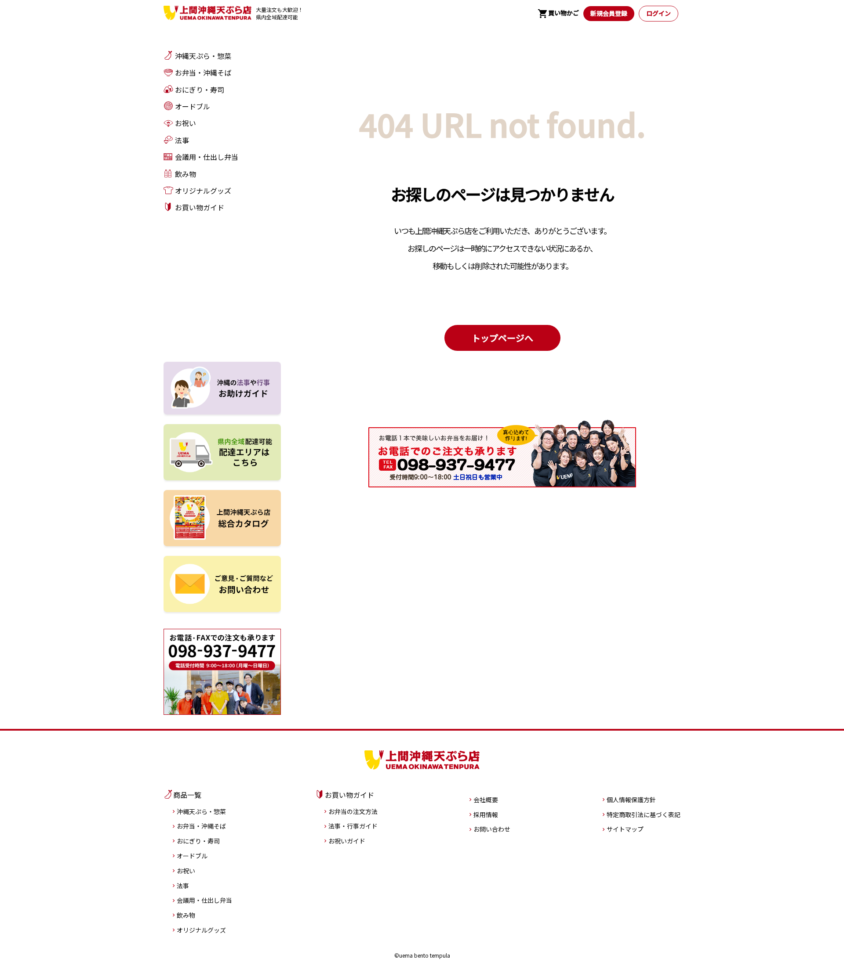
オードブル (192, 855)
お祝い (186, 870)
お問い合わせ (491, 829)
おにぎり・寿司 (198, 840)
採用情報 (485, 814)
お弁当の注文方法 (353, 811)
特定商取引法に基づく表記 (643, 814)
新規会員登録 (608, 13)
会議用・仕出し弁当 (204, 900)
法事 (183, 885)
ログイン (658, 13)
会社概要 (485, 799)
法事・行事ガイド (353, 826)
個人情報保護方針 (631, 799)
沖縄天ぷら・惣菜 (201, 811)
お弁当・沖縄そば (201, 826)
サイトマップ (625, 829)
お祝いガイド (346, 840)
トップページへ (502, 338)
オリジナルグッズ (201, 930)
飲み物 (186, 915)
